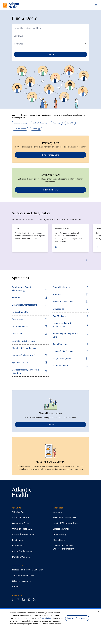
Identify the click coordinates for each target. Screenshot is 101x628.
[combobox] (50, 28)
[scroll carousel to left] (79, 259)
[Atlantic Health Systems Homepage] (11, 5)
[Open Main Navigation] (95, 5)
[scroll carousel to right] (86, 259)
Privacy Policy (45, 618)
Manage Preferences (77, 618)
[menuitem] (18, 512)
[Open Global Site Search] (88, 5)
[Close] (98, 611)
